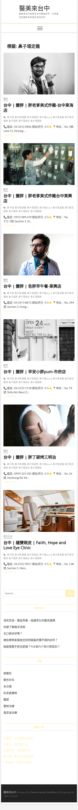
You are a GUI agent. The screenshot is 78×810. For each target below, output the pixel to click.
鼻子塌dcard (45, 117)
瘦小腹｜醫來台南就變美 (18, 756)
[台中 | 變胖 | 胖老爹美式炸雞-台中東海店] (39, 74)
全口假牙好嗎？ (12, 633)
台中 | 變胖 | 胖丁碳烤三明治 (29, 457)
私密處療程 (10, 692)
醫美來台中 (34, 8)
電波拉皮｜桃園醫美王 (17, 750)
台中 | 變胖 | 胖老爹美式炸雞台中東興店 (37, 198)
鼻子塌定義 (58, 117)
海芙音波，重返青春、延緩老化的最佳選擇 (29, 620)
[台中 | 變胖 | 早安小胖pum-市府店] (39, 340)
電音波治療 (10, 712)
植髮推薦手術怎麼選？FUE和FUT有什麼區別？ (31, 646)
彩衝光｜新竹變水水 (15, 744)
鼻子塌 (10, 117)
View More (9, 135)
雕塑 (5, 98)
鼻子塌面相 (36, 121)
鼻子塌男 (13, 121)
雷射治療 (8, 706)
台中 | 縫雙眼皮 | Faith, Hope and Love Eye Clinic (34, 545)
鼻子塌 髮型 (32, 117)
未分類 (7, 686)
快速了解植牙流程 (14, 626)
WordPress (52, 792)
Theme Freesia (37, 792)
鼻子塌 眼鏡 (20, 117)
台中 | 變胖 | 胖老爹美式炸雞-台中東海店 (38, 107)
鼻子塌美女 (24, 121)
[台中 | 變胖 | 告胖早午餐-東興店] (39, 255)
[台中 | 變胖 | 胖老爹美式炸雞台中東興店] (39, 164)
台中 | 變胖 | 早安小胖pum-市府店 (34, 371)
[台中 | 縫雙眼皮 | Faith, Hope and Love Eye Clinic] (39, 511)
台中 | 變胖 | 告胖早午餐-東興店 (32, 286)
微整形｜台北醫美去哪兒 (18, 738)
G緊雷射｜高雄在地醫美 (18, 762)
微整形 (7, 673)
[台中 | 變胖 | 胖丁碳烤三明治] (39, 425)
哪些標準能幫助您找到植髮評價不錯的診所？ (30, 640)
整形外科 (7, 536)
